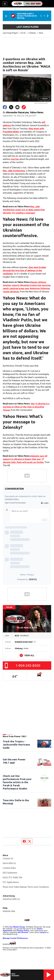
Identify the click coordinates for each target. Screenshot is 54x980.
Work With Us (9, 863)
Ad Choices (23, 932)
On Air (23, 33)
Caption (44, 98)
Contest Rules (9, 868)
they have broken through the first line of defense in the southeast (24, 270)
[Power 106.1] (27, 3)
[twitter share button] (11, 107)
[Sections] (5, 4)
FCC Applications (11, 882)
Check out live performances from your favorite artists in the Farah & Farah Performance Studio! (17, 782)
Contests (32, 33)
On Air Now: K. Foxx (27, 627)
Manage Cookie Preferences (15, 938)
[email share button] (17, 107)
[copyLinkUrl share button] (24, 107)
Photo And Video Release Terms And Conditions (26, 887)
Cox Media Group (17, 927)
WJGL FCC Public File (12, 877)
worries (15, 159)
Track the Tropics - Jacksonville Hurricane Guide (16, 744)
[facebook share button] (5, 107)
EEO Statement (10, 872)
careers (43, 932)
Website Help (9, 911)
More (41, 33)
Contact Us (8, 858)
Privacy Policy (23, 930)
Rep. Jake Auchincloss (14, 170)
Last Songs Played (10, 33)
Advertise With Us (11, 899)
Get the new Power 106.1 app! (14, 761)
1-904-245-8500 (28, 665)
